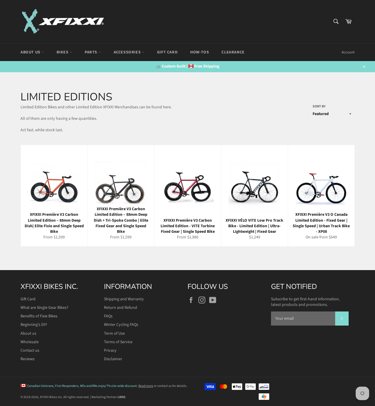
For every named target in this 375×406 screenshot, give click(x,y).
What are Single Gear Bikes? (44, 308)
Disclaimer (113, 359)
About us (28, 333)
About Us (31, 52)
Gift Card (167, 52)
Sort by (319, 106)
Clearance (232, 52)
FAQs (108, 316)
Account (348, 52)
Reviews (28, 359)
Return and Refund (120, 308)
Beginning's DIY (34, 325)
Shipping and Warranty (124, 299)
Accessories (128, 52)
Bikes (63, 52)
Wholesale (30, 342)
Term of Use (114, 333)
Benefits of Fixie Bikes (39, 316)
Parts (91, 52)
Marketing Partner (108, 397)
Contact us (30, 350)
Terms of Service (118, 342)
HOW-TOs (199, 52)
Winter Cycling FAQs (121, 325)
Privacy (110, 350)
